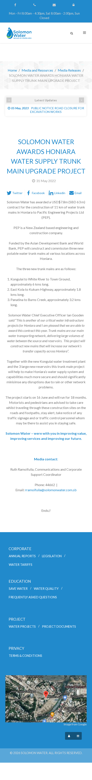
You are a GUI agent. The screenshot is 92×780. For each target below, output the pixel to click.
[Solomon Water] (18, 33)
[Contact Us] (54, 5)
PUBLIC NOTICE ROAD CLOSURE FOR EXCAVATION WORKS (47, 110)
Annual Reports (22, 556)
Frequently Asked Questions (33, 597)
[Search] (71, 33)
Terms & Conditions (25, 655)
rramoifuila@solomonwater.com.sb (51, 490)
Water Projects (22, 626)
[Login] (74, 5)
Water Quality (46, 588)
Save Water (18, 588)
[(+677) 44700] (35, 5)
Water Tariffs (20, 564)
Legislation (52, 556)
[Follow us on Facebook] (15, 5)
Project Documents (59, 626)
